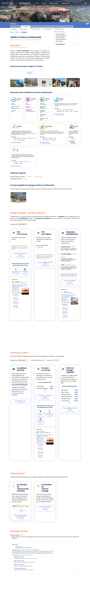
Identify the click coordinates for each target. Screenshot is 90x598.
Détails (57, 360)
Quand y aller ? (47, 29)
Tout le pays (15, 27)
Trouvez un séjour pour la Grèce (45, 263)
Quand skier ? (59, 41)
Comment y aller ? (35, 29)
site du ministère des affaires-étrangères (18, 393)
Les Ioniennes (36, 27)
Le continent (25, 27)
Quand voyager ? (60, 34)
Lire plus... (30, 73)
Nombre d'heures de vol (37, 360)
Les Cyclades (55, 27)
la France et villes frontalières (22, 246)
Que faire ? (14, 29)
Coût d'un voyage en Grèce (70, 281)
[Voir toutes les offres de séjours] (69, 403)
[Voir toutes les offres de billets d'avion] (45, 391)
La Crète (45, 27)
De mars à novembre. (46, 143)
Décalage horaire (59, 29)
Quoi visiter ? (60, 44)
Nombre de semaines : (42, 245)
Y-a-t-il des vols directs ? (40, 414)
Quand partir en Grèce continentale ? (20, 516)
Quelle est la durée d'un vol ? (49, 414)
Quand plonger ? (60, 37)
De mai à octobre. (60, 115)
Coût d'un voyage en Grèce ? (45, 507)
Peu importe (21, 224)
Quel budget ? (24, 29)
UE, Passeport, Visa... (20, 401)
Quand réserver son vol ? (25, 272)
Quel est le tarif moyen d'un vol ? (16, 272)
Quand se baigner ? (61, 36)
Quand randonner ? (61, 39)
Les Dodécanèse (67, 27)
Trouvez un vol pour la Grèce (20, 254)
